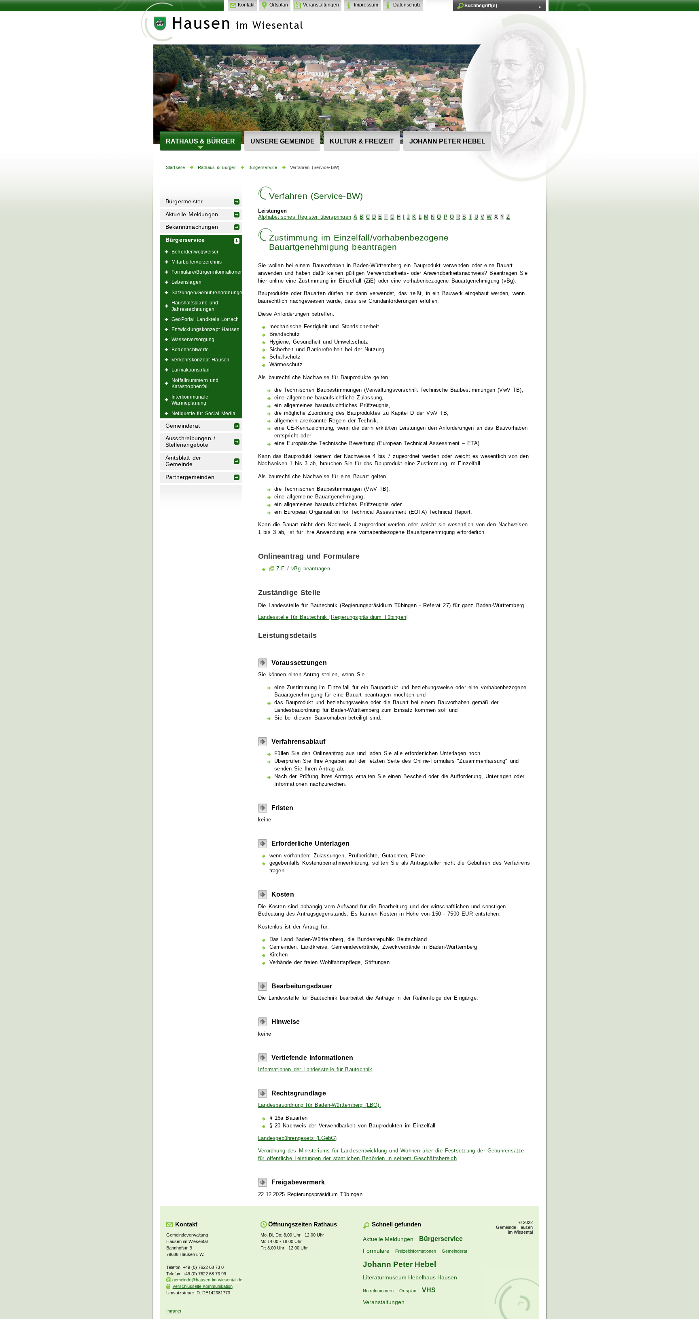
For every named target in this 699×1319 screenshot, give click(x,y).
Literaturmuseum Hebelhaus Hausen (410, 1277)
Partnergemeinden (189, 477)
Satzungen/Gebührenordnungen (207, 292)
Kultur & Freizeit (362, 141)
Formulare (376, 1250)
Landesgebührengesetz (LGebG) (297, 1138)
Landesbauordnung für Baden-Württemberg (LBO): (319, 1105)
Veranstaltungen (321, 4)
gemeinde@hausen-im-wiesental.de (207, 1279)
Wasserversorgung (193, 339)
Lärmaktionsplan (191, 369)
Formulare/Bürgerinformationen (207, 271)
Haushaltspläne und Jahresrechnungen (195, 306)
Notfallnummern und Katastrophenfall (195, 383)
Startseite (175, 167)
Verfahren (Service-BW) (314, 167)
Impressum (366, 4)
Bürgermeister (184, 201)
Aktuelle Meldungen (191, 214)
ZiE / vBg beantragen (303, 569)
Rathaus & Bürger (200, 141)
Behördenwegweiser (195, 251)
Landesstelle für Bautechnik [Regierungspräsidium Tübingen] (333, 617)
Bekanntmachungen (191, 227)
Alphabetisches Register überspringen (304, 217)
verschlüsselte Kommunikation (203, 1286)
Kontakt (246, 4)
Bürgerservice (262, 167)
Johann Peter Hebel (447, 141)
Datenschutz (407, 4)
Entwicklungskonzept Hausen (205, 329)
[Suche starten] (539, 7)
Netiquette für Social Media (203, 413)
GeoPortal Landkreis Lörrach (205, 319)
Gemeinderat (182, 426)
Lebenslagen (186, 282)
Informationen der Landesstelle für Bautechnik (315, 1069)
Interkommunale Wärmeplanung (190, 400)
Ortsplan (278, 4)
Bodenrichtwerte (190, 349)
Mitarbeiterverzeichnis (197, 261)
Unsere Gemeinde (282, 141)
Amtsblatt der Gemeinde (183, 461)
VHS (429, 1290)
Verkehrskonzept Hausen (200, 359)
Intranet (173, 1310)
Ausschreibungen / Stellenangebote (190, 441)
